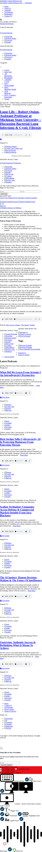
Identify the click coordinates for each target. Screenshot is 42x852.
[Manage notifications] (4, 843)
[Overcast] (8, 40)
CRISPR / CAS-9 (8, 81)
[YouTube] (8, 36)
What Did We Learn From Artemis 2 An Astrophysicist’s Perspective (20, 374)
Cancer (6, 70)
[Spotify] (7, 42)
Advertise (7, 10)
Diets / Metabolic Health (10, 88)
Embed (32, 325)
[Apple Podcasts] (6, 33)
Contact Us (8, 16)
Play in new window (13, 325)
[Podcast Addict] (10, 38)
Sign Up (3, 206)
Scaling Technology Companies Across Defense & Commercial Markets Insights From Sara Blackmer (17, 511)
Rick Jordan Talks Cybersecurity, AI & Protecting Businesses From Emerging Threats (20, 442)
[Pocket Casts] (9, 180)
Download (25, 325)
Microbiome (8, 78)
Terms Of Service (10, 711)
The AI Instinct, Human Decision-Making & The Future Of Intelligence (21, 579)
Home (6, 6)
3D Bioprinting (8, 75)
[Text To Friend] (24, 336)
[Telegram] (17, 163)
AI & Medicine (7, 92)
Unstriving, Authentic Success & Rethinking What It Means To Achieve (18, 645)
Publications (8, 14)
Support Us (22, 353)
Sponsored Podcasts (7, 24)
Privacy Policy (9, 709)
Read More (24, 455)
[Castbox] (8, 176)
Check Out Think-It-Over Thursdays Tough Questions (18, 198)
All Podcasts (8, 12)
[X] (5, 720)
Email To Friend (23, 355)
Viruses (6, 99)
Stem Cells (8, 72)
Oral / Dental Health (9, 84)
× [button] (0, 773)
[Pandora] (8, 182)
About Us (7, 8)
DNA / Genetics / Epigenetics (10, 96)
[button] (14, 781)
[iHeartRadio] (9, 178)
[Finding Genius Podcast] (11, 1)
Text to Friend (9, 357)
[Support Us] (23, 332)
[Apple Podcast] (6, 421)
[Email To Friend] (24, 334)
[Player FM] (8, 174)
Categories (28, 3)
